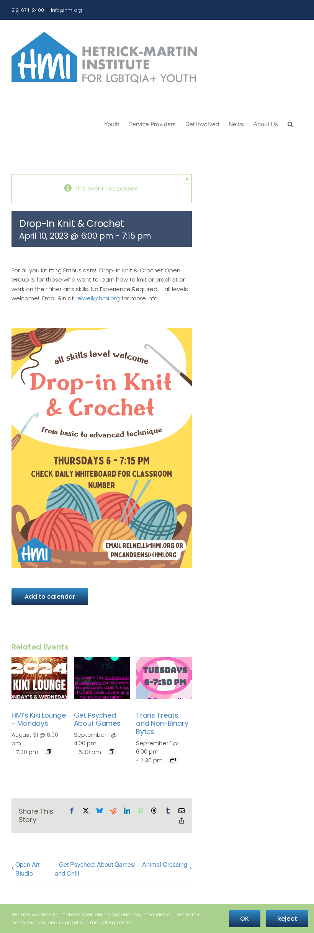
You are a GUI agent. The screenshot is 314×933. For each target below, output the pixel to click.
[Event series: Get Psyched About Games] (111, 751)
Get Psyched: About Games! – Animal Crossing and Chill (121, 869)
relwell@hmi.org (97, 298)
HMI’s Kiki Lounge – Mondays (38, 719)
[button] (290, 123)
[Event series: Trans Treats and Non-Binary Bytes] (173, 760)
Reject (287, 918)
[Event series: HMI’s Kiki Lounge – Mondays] (48, 751)
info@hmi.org (66, 10)
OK (244, 918)
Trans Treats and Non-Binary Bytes (162, 723)
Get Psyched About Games (97, 719)
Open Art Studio (27, 869)
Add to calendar (50, 596)
